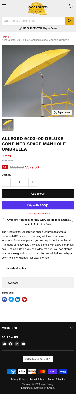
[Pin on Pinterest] (24, 299)
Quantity (6, 174)
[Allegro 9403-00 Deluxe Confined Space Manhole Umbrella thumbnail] (7, 124)
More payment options (38, 213)
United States (36, 359)
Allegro (9, 155)
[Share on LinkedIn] (17, 299)
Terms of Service (56, 379)
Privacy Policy (18, 379)
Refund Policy (37, 379)
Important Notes (16, 268)
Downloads (12, 282)
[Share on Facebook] (4, 299)
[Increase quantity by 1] (33, 182)
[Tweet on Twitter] (11, 299)
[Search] (69, 21)
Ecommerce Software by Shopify (38, 388)
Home (5, 36)
